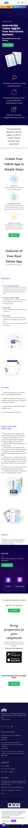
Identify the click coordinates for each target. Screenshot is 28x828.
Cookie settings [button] (6, 821)
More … (3, 793)
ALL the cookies (6, 816)
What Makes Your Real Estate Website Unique (12, 787)
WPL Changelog (5, 766)
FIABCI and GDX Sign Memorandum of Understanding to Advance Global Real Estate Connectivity (12, 744)
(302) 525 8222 (6, 719)
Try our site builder (20, 6)
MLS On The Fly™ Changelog (8, 769)
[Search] (24, 3)
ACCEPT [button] (13, 820)
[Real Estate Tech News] (12, 726)
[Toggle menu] (26, 2)
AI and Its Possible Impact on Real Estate (11, 790)
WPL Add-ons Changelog (7, 771)
